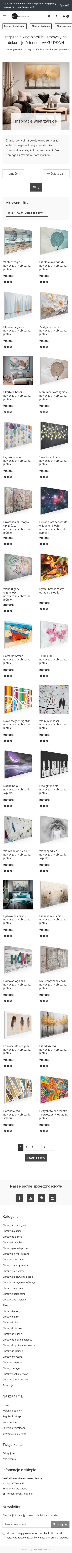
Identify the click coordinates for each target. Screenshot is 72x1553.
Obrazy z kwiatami (40, 26)
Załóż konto (9, 1458)
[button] (65, 16)
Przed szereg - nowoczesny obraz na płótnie (53, 1050)
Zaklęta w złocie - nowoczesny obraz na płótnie (53, 331)
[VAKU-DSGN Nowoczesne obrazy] (20, 16)
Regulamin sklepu (12, 1416)
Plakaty (7, 1305)
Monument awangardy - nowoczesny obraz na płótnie (54, 396)
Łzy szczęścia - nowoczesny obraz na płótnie (17, 461)
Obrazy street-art (12, 1362)
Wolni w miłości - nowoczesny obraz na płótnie (53, 725)
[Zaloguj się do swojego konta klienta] (56, 16)
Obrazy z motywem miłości (18, 1276)
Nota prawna (10, 1422)
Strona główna (12, 49)
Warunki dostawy (12, 1410)
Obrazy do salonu (12, 1236)
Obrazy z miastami (13, 1271)
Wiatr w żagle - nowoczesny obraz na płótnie (17, 266)
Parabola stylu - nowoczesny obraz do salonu (17, 1115)
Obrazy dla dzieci (12, 1230)
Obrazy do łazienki (13, 1350)
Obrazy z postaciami (14, 1299)
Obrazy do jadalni (12, 1328)
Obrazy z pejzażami (14, 1293)
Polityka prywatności (14, 1427)
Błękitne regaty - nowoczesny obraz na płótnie (17, 331)
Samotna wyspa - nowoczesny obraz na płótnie (17, 660)
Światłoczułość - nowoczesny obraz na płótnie (53, 461)
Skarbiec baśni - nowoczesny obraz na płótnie (17, 396)
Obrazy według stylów (15, 1373)
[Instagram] (52, 1198)
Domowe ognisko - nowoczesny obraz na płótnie (17, 985)
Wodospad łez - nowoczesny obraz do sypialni (53, 855)
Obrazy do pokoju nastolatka (19, 1345)
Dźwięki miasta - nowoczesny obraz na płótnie (53, 790)
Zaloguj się (9, 1453)
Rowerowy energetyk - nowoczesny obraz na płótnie (17, 725)
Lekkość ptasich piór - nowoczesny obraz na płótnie (17, 1050)
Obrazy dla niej (11, 1316)
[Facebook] (19, 1198)
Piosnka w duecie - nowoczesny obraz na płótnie (53, 920)
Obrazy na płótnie (33, 49)
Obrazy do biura (12, 1322)
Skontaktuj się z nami (14, 1433)
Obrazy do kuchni (12, 1333)
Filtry (36, 187)
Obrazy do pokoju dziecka (17, 1339)
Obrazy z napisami (13, 1288)
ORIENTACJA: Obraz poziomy (27, 212)
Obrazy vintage (11, 1368)
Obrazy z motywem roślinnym (19, 1282)
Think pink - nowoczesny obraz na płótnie (53, 660)
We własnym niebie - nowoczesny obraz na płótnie (17, 855)
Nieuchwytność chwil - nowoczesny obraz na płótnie (53, 985)
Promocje (8, 1385)
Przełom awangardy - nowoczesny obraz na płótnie (53, 266)
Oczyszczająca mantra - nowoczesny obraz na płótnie (53, 1115)
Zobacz (8, 281)
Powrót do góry (36, 1157)
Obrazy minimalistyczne (16, 1253)
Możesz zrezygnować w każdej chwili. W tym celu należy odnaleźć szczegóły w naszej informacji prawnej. (38, 1535)
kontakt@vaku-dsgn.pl (17, 1493)
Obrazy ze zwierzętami (15, 1379)
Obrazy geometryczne (15, 1248)
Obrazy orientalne (12, 1356)
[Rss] (30, 1198)
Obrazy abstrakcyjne (14, 26)
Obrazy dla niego (12, 1311)
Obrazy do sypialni (13, 1242)
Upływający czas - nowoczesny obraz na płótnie (17, 920)
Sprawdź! (64, 5)
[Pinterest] (41, 1198)
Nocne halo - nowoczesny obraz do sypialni (17, 790)
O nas (6, 1405)
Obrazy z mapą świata (15, 1265)
